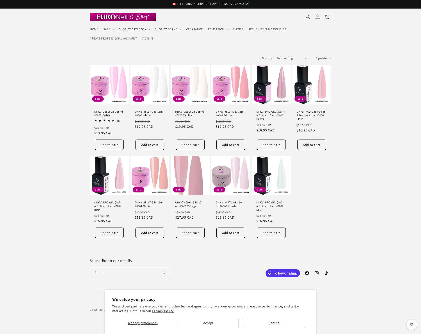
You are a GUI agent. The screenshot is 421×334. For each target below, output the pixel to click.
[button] (108, 29)
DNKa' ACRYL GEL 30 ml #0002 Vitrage (188, 204)
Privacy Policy (163, 311)
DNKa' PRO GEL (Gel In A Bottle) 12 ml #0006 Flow (311, 115)
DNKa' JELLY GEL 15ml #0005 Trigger (230, 113)
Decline (273, 323)
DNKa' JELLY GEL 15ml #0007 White (149, 113)
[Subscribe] (164, 273)
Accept (208, 323)
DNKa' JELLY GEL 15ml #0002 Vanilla (189, 113)
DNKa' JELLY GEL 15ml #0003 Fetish (108, 113)
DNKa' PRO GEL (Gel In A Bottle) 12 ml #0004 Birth (108, 206)
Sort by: (267, 58)
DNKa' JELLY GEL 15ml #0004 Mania (149, 204)
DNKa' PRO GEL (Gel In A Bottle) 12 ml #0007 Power (270, 115)
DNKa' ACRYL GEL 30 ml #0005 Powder (229, 204)
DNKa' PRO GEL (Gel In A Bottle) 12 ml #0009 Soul (270, 206)
